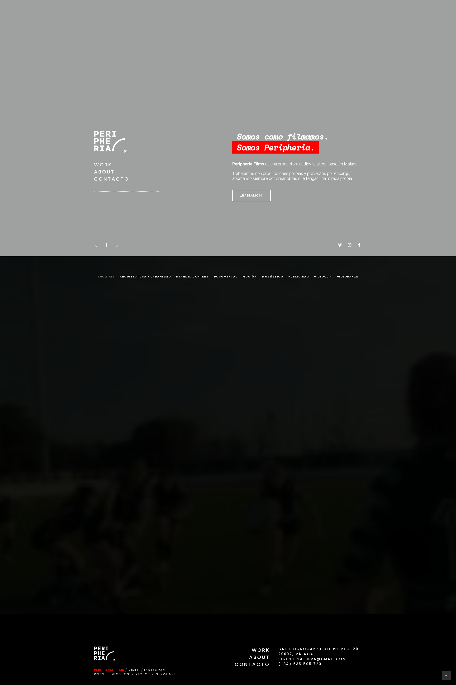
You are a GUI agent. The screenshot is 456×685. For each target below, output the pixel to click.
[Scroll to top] (446, 674)
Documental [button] (225, 276)
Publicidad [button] (298, 276)
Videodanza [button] (347, 276)
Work (103, 164)
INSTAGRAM (155, 670)
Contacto (111, 179)
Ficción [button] (249, 276)
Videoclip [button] (323, 276)
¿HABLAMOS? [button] (251, 195)
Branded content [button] (192, 276)
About (104, 172)
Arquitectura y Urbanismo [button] (145, 276)
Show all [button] (106, 276)
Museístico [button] (272, 276)
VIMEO (134, 670)
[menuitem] (107, 280)
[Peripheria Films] (102, 10)
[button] (97, 245)
